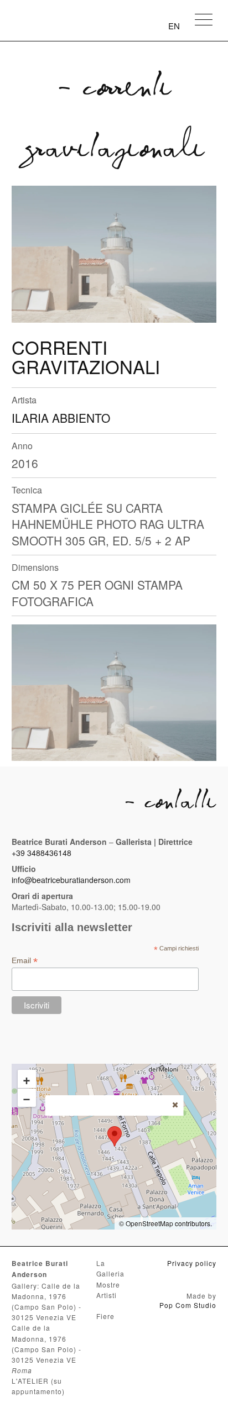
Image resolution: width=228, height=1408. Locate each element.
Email (25, 960)
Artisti (106, 1295)
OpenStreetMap (149, 1223)
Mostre (108, 1284)
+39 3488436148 (41, 852)
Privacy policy (191, 1263)
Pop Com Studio (187, 1305)
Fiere (105, 1316)
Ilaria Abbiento (61, 417)
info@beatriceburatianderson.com (71, 879)
